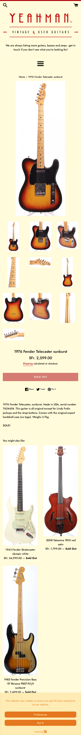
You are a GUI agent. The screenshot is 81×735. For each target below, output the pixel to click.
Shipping (28, 363)
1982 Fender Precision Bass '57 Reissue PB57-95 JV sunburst (20, 684)
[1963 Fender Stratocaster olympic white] (20, 495)
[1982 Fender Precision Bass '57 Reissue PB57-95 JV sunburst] (20, 620)
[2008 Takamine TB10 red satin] (60, 490)
